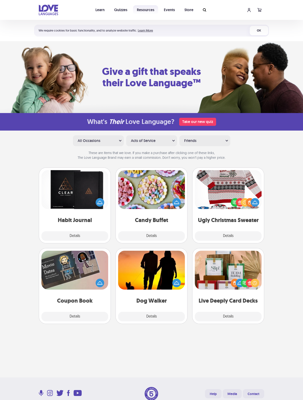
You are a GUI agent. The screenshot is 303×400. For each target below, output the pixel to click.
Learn (100, 9)
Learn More (145, 30)
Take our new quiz (197, 121)
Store (188, 9)
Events (169, 9)
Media (232, 394)
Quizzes (120, 9)
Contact (253, 394)
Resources (145, 9)
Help (213, 394)
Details (75, 236)
